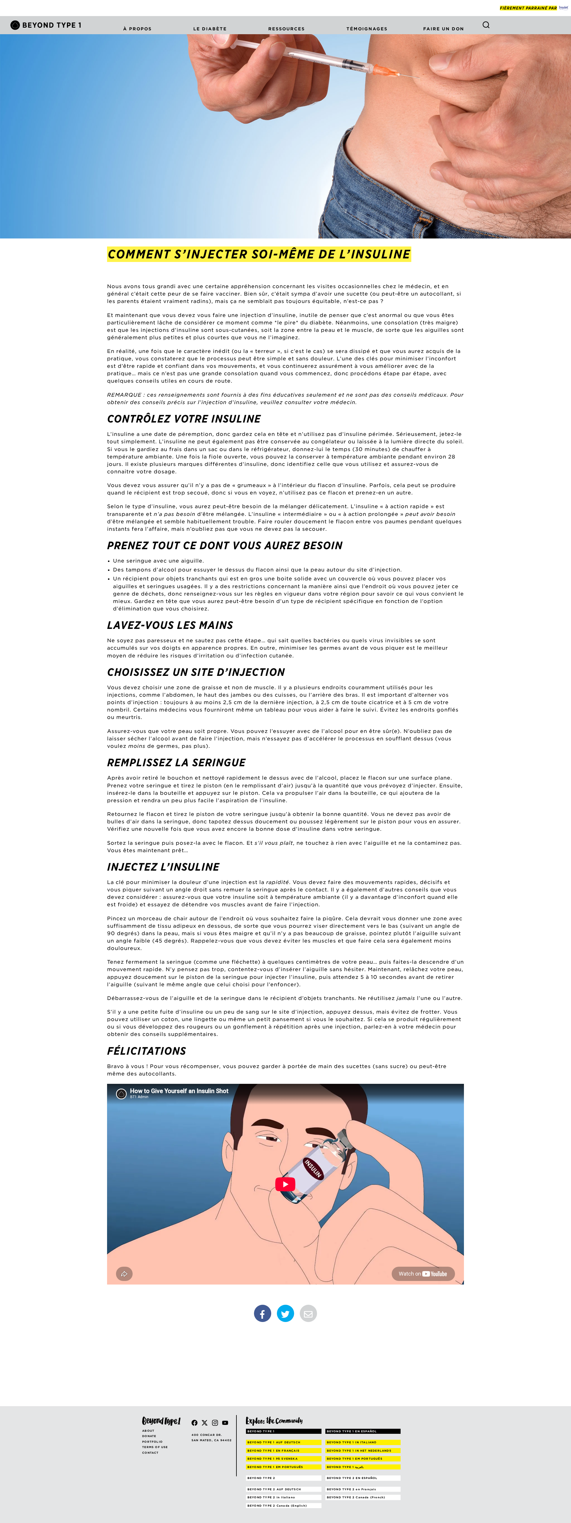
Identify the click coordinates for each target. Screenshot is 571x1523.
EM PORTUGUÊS (354, 1458)
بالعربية (345, 1467)
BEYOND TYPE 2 (261, 1478)
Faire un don (443, 28)
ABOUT (148, 1430)
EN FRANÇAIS (273, 1450)
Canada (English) (277, 1505)
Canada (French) (356, 1497)
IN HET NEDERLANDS (359, 1450)
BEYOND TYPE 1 (261, 1431)
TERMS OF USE (155, 1447)
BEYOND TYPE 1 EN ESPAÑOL (352, 1431)
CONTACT (150, 1452)
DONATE (149, 1436)
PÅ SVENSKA (272, 1458)
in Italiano (271, 1497)
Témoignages (367, 28)
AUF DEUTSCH (273, 1442)
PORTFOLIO (152, 1441)
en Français (352, 1489)
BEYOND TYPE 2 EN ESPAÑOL (352, 1478)
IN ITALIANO (352, 1442)
